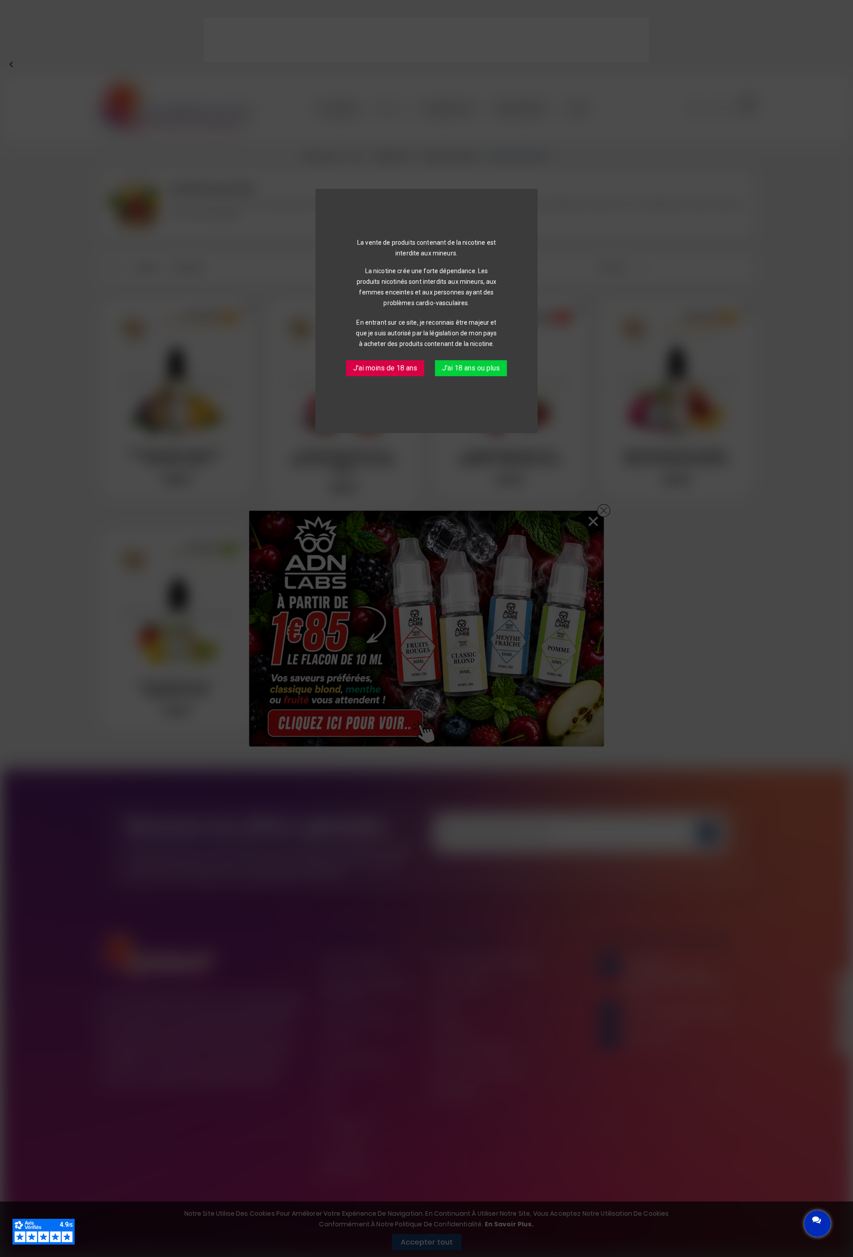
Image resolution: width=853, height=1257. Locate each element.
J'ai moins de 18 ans (385, 368)
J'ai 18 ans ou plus (471, 368)
